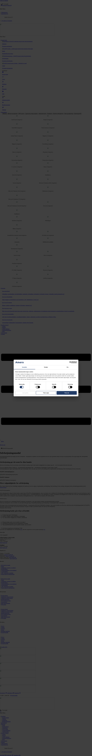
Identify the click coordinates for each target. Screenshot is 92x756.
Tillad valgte (46, 392)
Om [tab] (67, 367)
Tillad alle (66, 392)
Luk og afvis (25, 392)
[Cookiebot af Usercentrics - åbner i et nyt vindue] (70, 362)
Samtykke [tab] (24, 367)
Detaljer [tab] (46, 367)
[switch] (38, 387)
